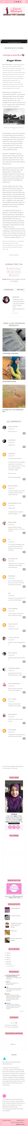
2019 (7, 955)
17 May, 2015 (11, 716)
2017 (7, 959)
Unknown (11, 453)
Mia (9, 593)
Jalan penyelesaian (9, 381)
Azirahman (12, 440)
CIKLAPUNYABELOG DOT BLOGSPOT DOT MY (13, 976)
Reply (24, 433)
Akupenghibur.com (14, 503)
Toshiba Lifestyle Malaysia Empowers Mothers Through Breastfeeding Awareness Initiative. (13, 1006)
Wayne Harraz (13, 486)
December (10, 966)
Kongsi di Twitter (15, 271)
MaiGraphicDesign (7, 1124)
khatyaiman (12, 729)
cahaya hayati (13, 624)
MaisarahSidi (12, 714)
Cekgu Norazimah (14, 683)
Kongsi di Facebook (14, 268)
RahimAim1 (11, 576)
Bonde (8, 994)
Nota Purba (12, 153)
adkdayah (9, 279)
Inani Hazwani (13, 426)
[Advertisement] (14, 29)
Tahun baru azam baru (10, 353)
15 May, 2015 (11, 701)
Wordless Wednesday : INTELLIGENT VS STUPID (16, 925)
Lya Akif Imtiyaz (13, 637)
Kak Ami (8, 1003)
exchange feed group (19, 279)
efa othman (12, 699)
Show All (21, 1011)
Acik (7, 987)
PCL (9, 539)
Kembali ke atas (20, 1124)
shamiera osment (14, 668)
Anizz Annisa (12, 653)
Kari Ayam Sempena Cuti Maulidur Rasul (12, 983)
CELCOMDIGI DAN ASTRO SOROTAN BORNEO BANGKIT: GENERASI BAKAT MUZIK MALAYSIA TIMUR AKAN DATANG (13, 997)
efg (13, 279)
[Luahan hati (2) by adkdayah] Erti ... (13, 410)
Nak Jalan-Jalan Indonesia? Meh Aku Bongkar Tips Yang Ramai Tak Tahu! (14, 990)
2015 (7, 964)
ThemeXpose (13, 1120)
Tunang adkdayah (15, 908)
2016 (7, 961)
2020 (7, 953)
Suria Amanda (13, 608)
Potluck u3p (14, 931)
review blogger (14, 281)
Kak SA (8, 981)
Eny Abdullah (13, 558)
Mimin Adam (12, 522)
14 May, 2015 (11, 428)
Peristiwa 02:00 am (15, 915)
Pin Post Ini (15, 275)
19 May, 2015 (11, 732)
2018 (7, 957)
